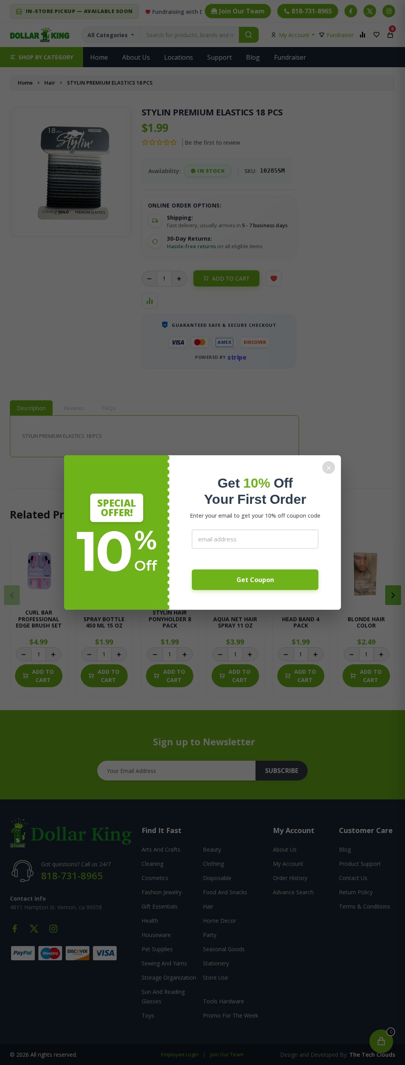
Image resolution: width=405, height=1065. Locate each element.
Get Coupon (255, 579)
